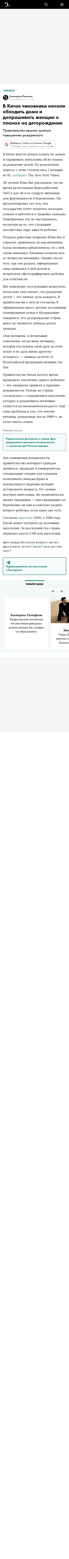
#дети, (7, 542)
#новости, (43, 542)
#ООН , (39, 546)
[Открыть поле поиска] (46, 4)
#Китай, (54, 542)
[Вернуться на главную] (7, 4)
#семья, (31, 542)
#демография (11, 546)
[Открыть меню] (62, 4)
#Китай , (28, 546)
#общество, (18, 542)
